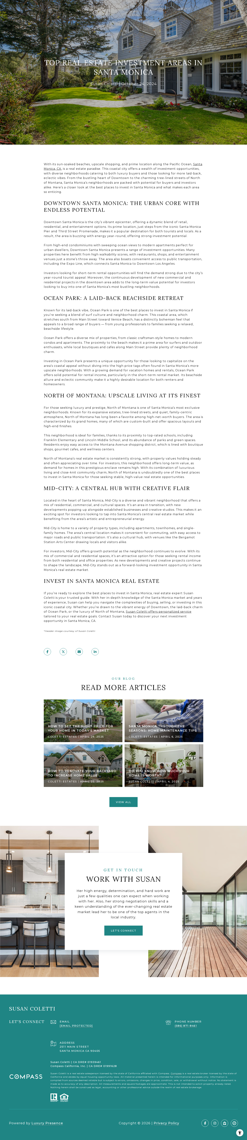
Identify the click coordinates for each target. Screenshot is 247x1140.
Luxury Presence (47, 1123)
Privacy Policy (166, 1123)
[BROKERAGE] (234, 1123)
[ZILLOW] (224, 1123)
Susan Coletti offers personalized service (158, 611)
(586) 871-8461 (186, 1025)
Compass (176, 1073)
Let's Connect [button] (123, 930)
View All (123, 802)
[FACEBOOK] (205, 1123)
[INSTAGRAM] (214, 1123)
